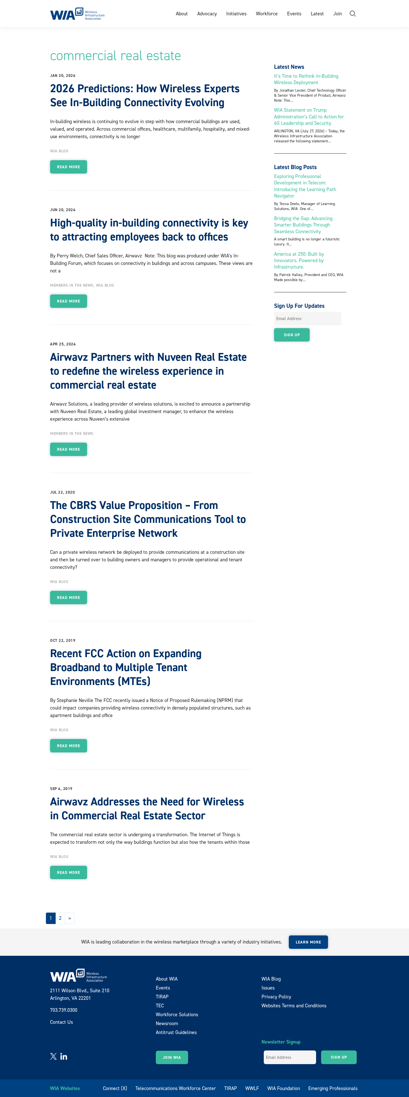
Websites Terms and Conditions (294, 1005)
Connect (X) (115, 1088)
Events (294, 13)
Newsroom (167, 1023)
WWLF (252, 1088)
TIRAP (162, 997)
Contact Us (61, 1022)
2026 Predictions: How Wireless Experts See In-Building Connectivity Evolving (145, 95)
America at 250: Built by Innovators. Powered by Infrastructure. (299, 260)
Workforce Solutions (177, 1014)
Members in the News (71, 285)
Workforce (267, 13)
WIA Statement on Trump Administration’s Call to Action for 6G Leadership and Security (309, 116)
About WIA (167, 979)
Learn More (308, 942)
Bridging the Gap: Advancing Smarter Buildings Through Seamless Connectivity (303, 224)
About (182, 13)
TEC (160, 1005)
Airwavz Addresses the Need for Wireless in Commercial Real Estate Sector (147, 808)
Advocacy (207, 13)
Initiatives (236, 13)
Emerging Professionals (333, 1088)
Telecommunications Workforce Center (175, 1088)
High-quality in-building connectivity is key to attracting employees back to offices (149, 229)
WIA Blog (59, 150)
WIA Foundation (283, 1088)
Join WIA (172, 1057)
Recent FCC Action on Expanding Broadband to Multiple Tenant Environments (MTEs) (126, 667)
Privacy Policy (276, 997)
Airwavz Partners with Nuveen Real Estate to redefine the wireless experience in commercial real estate (148, 371)
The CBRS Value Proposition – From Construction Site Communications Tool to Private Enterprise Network (148, 519)
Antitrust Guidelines (176, 1032)
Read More (68, 166)
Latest (317, 13)
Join (337, 13)
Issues (268, 988)
